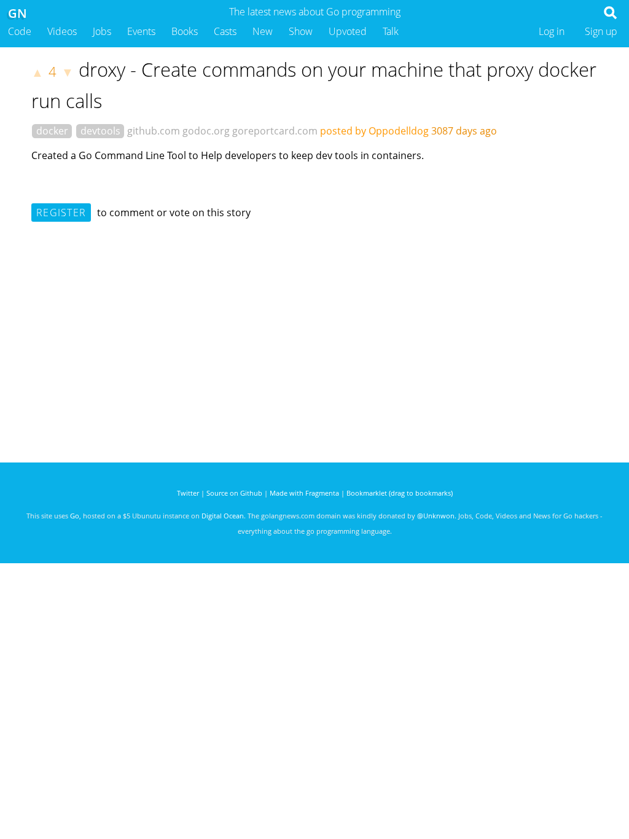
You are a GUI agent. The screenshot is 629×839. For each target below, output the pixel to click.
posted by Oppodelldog (374, 131)
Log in (552, 31)
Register (61, 212)
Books (184, 31)
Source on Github (234, 493)
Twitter (188, 493)
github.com (153, 131)
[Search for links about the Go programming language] (613, 16)
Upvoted (348, 31)
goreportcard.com (275, 131)
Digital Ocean (222, 515)
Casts (225, 31)
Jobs (102, 31)
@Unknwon (436, 515)
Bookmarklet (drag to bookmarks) (399, 493)
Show (301, 31)
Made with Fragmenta (304, 493)
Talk (391, 31)
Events (141, 31)
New (262, 31)
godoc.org (206, 131)
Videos (62, 31)
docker (52, 131)
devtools (100, 131)
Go (74, 515)
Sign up (601, 31)
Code (19, 31)
